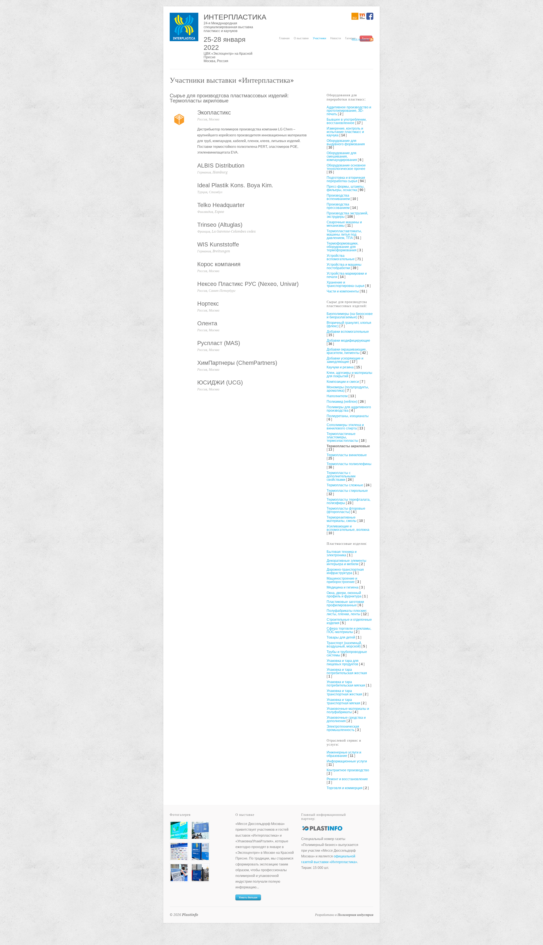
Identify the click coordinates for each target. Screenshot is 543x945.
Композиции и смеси (343, 381)
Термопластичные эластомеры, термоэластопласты (342, 437)
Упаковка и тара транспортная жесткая (344, 692)
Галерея (350, 38)
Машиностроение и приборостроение (342, 580)
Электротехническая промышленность (343, 728)
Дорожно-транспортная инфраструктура (345, 571)
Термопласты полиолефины (349, 464)
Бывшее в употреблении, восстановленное (347, 121)
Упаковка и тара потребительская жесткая (347, 671)
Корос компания (219, 264)
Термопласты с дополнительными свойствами (341, 476)
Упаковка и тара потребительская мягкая (346, 683)
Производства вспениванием (338, 197)
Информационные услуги (347, 761)
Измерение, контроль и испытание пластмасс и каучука (345, 132)
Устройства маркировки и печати (347, 275)
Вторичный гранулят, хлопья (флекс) (349, 324)
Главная (284, 38)
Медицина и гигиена (342, 587)
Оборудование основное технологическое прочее (346, 167)
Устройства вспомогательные (341, 257)
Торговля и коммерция (344, 788)
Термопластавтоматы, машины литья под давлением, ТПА (344, 234)
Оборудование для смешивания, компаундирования (342, 156)
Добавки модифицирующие (348, 340)
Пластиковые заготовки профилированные (345, 603)
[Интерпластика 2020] (179, 837)
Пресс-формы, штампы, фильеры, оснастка (345, 188)
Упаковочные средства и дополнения (346, 719)
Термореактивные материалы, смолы (342, 519)
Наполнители (337, 396)
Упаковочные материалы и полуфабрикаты (348, 710)
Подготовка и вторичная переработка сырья (346, 179)
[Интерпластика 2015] (200, 880)
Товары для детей (341, 637)
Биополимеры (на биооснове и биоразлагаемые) (350, 315)
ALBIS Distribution (220, 165)
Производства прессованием (338, 206)
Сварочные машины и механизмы (344, 223)
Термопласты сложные (345, 485)
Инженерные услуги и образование (344, 754)
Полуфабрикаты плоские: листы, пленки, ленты (347, 612)
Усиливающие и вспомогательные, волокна (348, 527)
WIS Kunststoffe (218, 244)
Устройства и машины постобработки (344, 266)
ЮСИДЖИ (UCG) (220, 382)
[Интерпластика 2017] (200, 859)
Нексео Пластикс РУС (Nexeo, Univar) (248, 284)
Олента (207, 323)
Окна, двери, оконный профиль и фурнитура (344, 594)
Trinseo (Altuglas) (219, 225)
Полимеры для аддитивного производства (349, 408)
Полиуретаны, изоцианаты (348, 416)
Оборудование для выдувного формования (346, 142)
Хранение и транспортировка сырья (345, 284)
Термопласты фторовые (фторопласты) (346, 510)
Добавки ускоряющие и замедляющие (345, 359)
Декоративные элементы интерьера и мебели (346, 562)
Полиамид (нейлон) (342, 401)
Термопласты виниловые (347, 455)
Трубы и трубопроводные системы (347, 653)
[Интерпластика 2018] (179, 880)
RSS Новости (360, 39)
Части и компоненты (343, 291)
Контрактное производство (348, 770)
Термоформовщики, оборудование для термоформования (342, 247)
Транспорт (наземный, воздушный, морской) (344, 644)
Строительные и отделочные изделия (349, 621)
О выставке (301, 38)
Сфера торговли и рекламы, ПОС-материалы (349, 630)
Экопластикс (214, 112)
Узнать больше (248, 897)
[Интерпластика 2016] (179, 859)
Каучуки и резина (340, 367)
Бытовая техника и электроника (342, 553)
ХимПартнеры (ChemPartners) (237, 363)
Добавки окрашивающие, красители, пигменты (347, 351)
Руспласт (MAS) (218, 343)
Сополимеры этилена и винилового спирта (345, 426)
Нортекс (208, 304)
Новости (335, 38)
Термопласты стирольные (347, 490)
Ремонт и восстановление (347, 779)
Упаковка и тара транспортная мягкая (343, 701)
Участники (319, 38)
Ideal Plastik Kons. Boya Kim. (235, 185)
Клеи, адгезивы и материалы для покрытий (349, 374)
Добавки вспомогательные (348, 331)
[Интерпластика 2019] (200, 837)
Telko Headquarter (221, 205)
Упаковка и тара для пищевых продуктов (342, 662)
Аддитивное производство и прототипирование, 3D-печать (349, 110)
